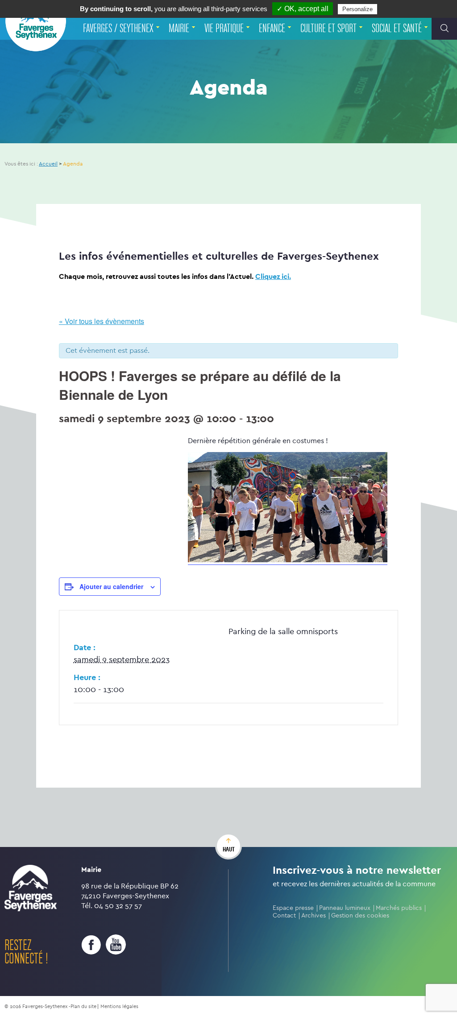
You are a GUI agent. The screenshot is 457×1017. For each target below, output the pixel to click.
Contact (284, 915)
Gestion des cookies (360, 915)
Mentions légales (119, 1006)
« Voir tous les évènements (101, 321)
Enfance (272, 28)
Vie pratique (224, 28)
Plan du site (83, 1006)
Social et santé (397, 28)
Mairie (179, 28)
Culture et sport (328, 28)
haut (229, 849)
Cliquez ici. (273, 276)
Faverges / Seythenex (118, 28)
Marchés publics (399, 908)
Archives (313, 915)
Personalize (357, 9)
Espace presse (293, 908)
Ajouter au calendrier (111, 586)
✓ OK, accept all (302, 8)
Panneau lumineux (344, 908)
